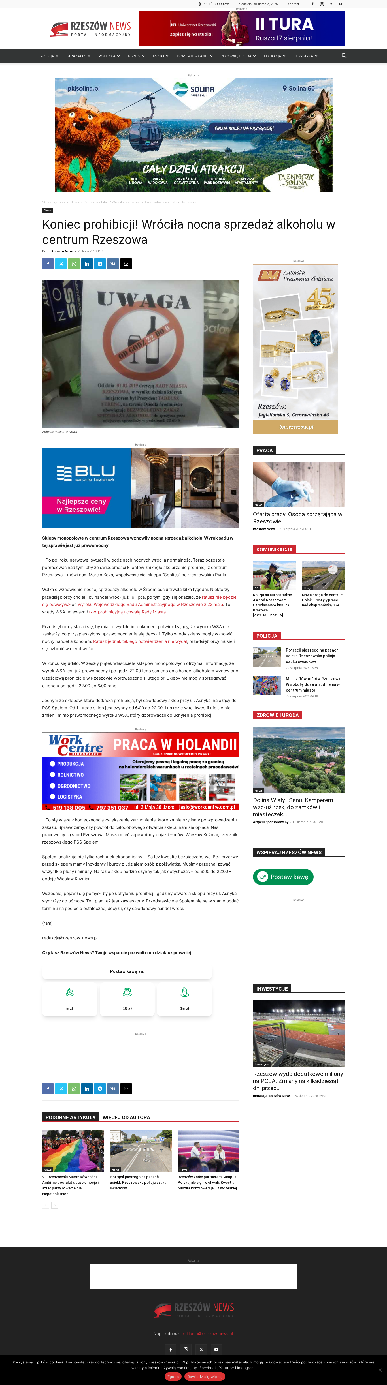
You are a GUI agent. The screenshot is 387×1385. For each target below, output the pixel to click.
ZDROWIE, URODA (236, 56)
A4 (256, 588)
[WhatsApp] (74, 263)
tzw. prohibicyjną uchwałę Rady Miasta (127, 612)
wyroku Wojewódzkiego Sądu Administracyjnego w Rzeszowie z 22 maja (150, 604)
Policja (266, 636)
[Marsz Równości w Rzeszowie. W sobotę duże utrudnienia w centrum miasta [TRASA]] (267, 685)
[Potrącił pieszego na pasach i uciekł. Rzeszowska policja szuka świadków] (141, 1151)
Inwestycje (262, 1064)
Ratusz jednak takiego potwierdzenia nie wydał (140, 641)
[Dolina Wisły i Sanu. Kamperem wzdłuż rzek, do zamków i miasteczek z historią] (299, 760)
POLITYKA (107, 56)
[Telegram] (100, 263)
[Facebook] (312, 4)
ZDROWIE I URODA (277, 715)
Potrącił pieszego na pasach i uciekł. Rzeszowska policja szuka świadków (138, 1182)
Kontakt (293, 4)
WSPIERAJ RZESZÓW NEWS (289, 852)
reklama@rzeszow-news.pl (208, 1333)
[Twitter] (331, 4)
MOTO (158, 56)
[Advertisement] (141, 1045)
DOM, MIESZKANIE (192, 56)
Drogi (307, 588)
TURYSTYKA (303, 56)
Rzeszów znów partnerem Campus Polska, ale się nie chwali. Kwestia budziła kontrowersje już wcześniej (207, 1182)
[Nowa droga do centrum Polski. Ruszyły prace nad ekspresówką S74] (323, 575)
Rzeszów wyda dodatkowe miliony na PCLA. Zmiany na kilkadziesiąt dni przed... (298, 1081)
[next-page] (54, 1205)
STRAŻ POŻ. (76, 56)
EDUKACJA (272, 56)
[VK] (113, 263)
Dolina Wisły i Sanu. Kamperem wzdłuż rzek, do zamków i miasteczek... (293, 807)
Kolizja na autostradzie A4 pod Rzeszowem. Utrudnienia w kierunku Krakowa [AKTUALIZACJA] (272, 605)
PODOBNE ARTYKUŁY (71, 1117)
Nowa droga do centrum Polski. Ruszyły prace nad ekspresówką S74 (322, 600)
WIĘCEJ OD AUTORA (126, 1117)
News (74, 202)
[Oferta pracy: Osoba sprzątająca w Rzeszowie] (299, 484)
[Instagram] (322, 4)
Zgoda (173, 1376)
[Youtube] (340, 4)
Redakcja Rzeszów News (271, 1095)
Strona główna (53, 202)
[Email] (126, 263)
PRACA (264, 450)
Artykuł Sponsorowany (270, 822)
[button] (344, 56)
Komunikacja (274, 550)
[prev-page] (45, 1205)
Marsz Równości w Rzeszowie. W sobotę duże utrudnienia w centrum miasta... (314, 684)
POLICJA (47, 56)
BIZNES (134, 56)
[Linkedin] (87, 263)
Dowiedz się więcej (205, 1376)
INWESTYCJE (272, 989)
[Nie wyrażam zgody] (380, 1370)
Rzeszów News (62, 251)
